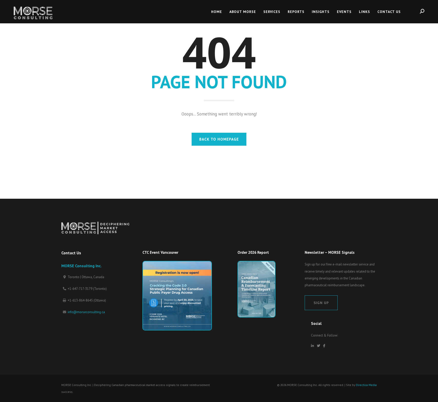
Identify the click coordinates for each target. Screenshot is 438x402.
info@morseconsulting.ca (86, 312)
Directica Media (366, 385)
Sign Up (321, 302)
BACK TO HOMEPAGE (219, 139)
